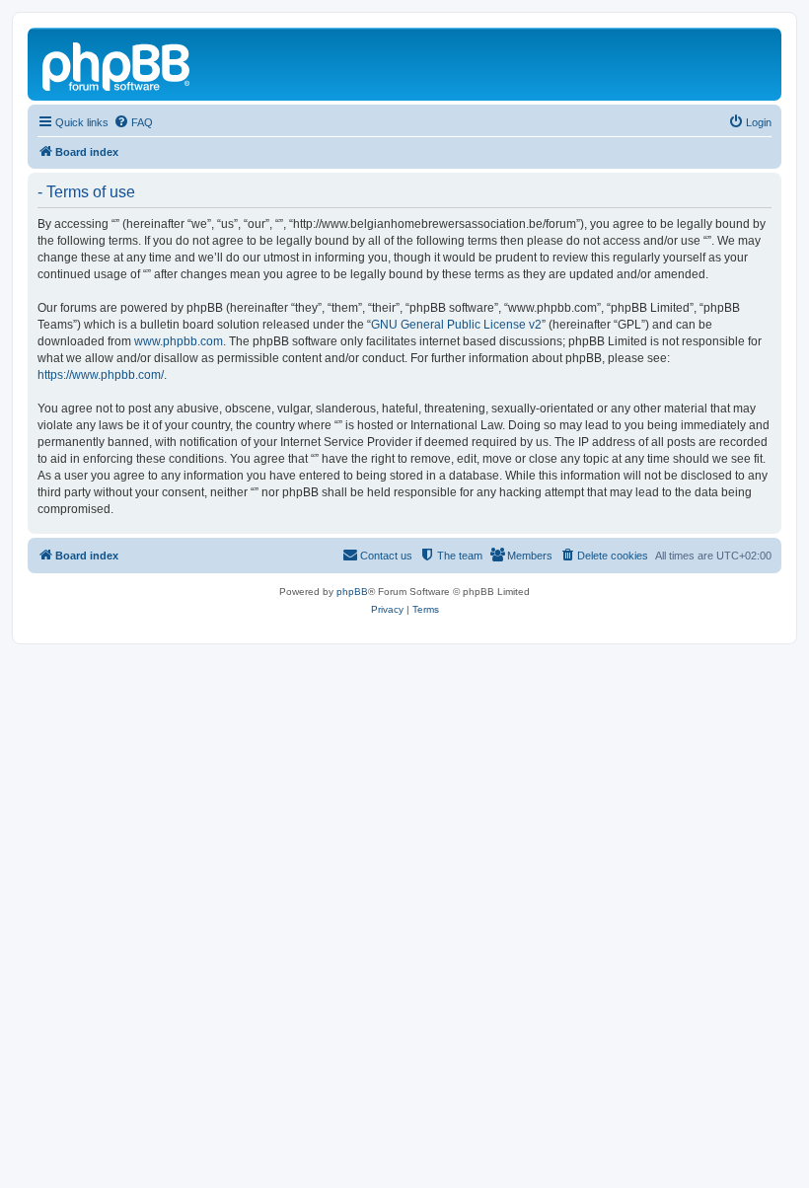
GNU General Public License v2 (456, 325)
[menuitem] (133, 122)
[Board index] (117, 64)
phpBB (352, 591)
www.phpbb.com (178, 341)
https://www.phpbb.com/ (100, 375)
